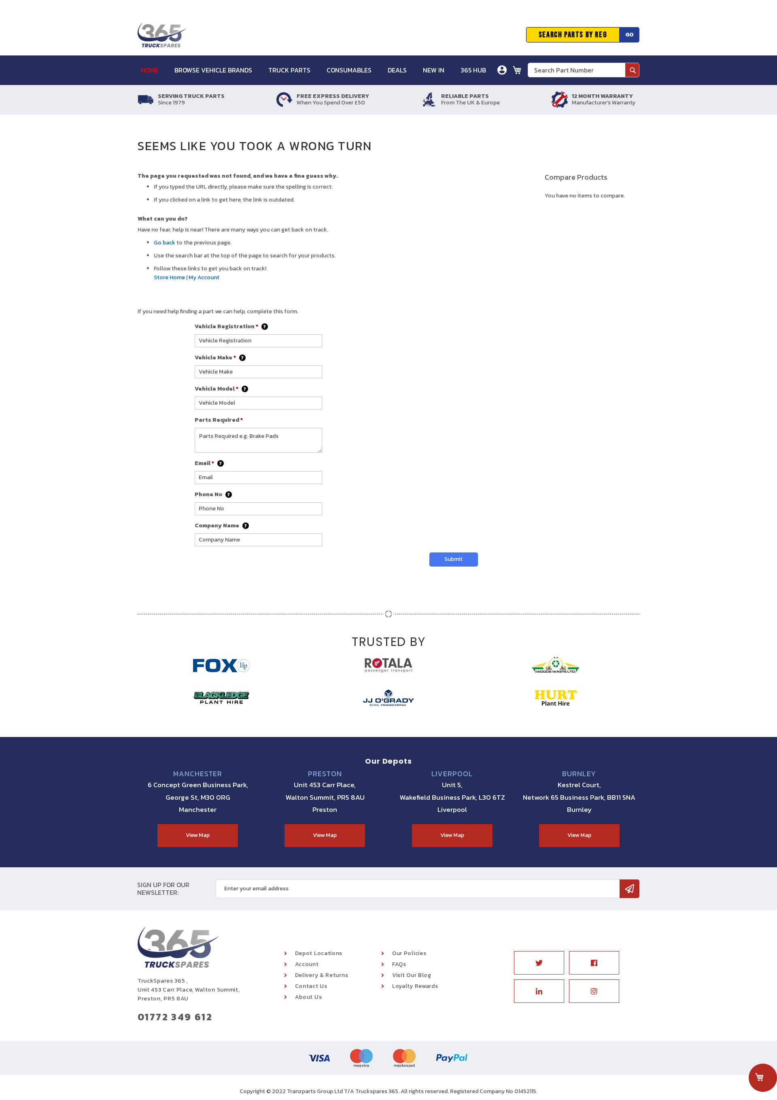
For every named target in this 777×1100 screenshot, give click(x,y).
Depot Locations (319, 953)
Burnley (579, 773)
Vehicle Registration (230, 326)
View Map (198, 835)
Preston (325, 773)
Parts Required (219, 420)
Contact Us (311, 986)
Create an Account (472, 111)
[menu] (317, 70)
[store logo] (162, 34)
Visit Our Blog (411, 975)
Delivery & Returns (321, 975)
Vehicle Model (220, 388)
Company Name (221, 525)
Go (629, 34)
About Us (308, 997)
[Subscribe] (629, 888)
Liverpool (452, 773)
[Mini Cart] (517, 70)
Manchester (197, 773)
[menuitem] (153, 70)
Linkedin (539, 991)
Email (208, 463)
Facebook (594, 963)
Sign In (456, 99)
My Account (204, 277)
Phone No (212, 494)
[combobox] (583, 70)
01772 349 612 (175, 1017)
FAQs (399, 964)
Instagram (594, 991)
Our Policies (409, 953)
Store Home (169, 277)
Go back (164, 242)
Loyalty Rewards (415, 986)
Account (307, 964)
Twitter (539, 963)
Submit (453, 559)
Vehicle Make (219, 357)
